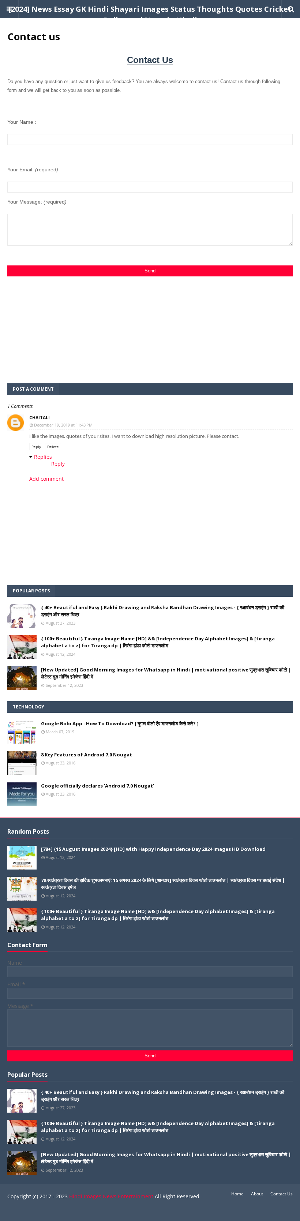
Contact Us (281, 1194)
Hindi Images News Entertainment (111, 1196)
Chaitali (39, 417)
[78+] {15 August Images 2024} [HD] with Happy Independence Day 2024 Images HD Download (153, 849)
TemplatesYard (61, 1211)
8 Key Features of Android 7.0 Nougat (86, 754)
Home (237, 1194)
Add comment (46, 478)
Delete (53, 446)
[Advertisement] (150, 327)
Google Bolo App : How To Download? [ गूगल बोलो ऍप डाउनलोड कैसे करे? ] (120, 723)
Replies (43, 456)
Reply (36, 446)
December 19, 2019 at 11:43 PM (63, 425)
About (257, 1194)
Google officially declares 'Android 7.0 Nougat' (97, 785)
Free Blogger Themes (133, 1211)
